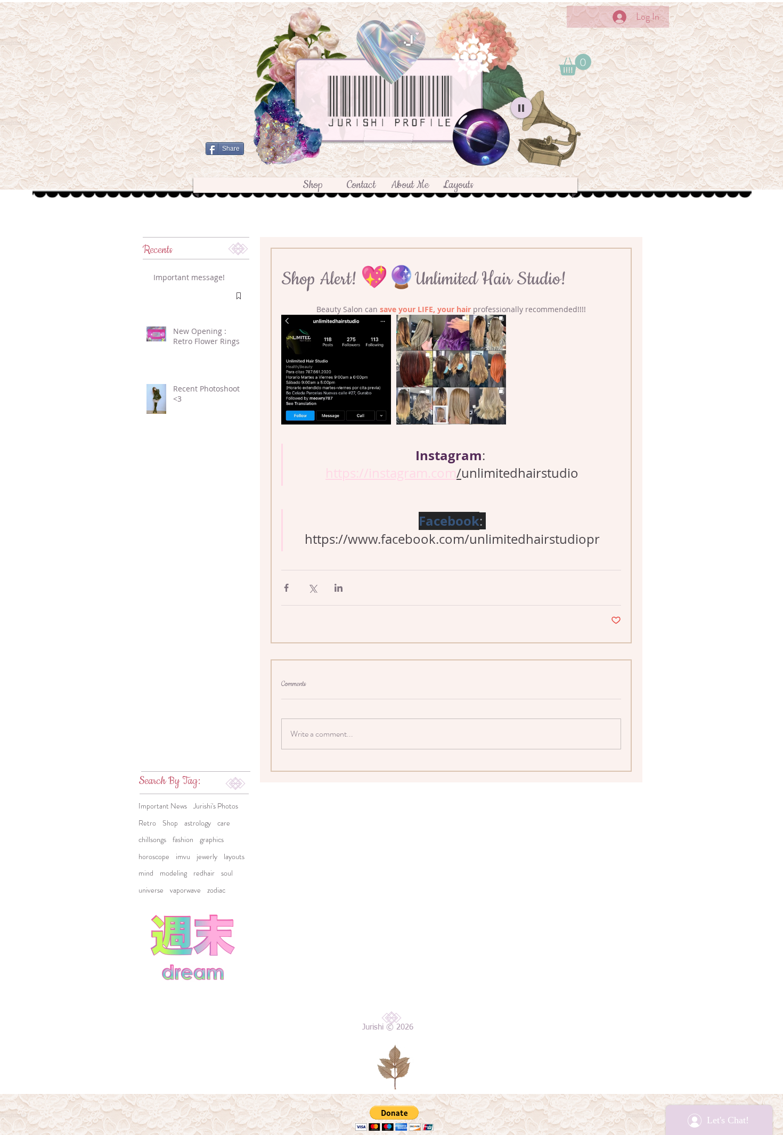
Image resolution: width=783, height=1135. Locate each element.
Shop (170, 823)
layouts (234, 857)
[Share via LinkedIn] (338, 588)
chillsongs (152, 840)
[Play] (521, 107)
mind (145, 873)
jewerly (207, 857)
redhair (204, 873)
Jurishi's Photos (215, 806)
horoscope (153, 857)
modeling (173, 873)
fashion (183, 840)
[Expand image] (336, 369)
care (223, 823)
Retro (147, 823)
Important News (162, 806)
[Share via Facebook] (286, 588)
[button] (575, 65)
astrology (197, 823)
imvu (183, 857)
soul (227, 873)
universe (151, 890)
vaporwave (185, 890)
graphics (212, 840)
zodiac (216, 890)
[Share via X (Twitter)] (312, 588)
